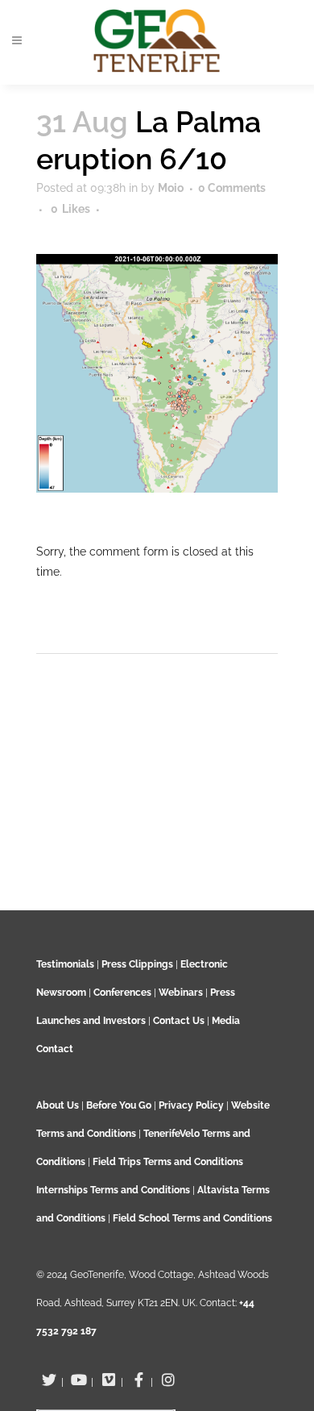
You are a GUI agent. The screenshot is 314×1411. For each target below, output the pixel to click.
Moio (171, 187)
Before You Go (117, 1105)
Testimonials (65, 964)
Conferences (122, 992)
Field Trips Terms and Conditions (168, 1162)
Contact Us (179, 1020)
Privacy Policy (191, 1105)
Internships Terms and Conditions (114, 1190)
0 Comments (232, 187)
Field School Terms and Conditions (192, 1218)
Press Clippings (137, 964)
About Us (57, 1105)
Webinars (181, 992)
